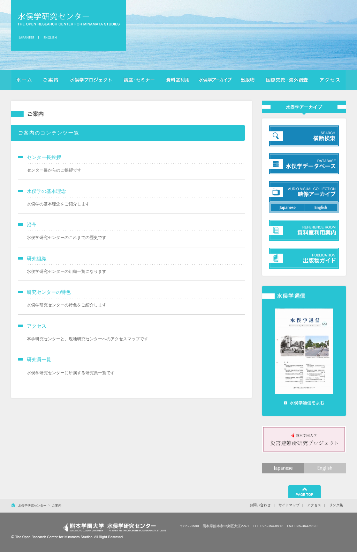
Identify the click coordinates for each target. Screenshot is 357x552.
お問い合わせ (260, 505)
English (325, 468)
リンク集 (336, 505)
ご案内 (51, 80)
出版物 (247, 80)
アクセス (330, 80)
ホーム (24, 80)
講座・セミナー (138, 80)
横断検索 (215, 80)
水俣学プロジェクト (90, 80)
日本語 (27, 37)
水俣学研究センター (68, 19)
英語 (49, 37)
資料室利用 (177, 80)
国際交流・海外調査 (287, 80)
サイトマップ (289, 505)
